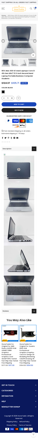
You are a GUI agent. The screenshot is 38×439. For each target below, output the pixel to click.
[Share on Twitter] (5, 138)
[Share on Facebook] (2, 138)
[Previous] (3, 41)
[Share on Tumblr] (11, 138)
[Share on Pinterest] (8, 138)
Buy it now (19, 110)
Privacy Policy (12, 425)
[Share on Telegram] (14, 138)
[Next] (34, 41)
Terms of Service (25, 425)
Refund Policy (24, 422)
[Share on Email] (17, 138)
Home (4, 15)
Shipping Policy (12, 422)
